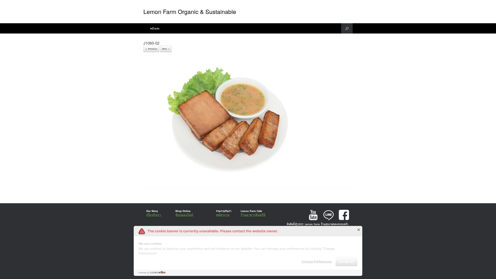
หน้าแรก (154, 28)
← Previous (151, 48)
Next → (166, 48)
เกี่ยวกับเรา (153, 215)
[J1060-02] (226, 179)
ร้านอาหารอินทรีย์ (253, 215)
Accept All (346, 262)
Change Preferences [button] (316, 262)
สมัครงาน (222, 215)
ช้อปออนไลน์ (184, 215)
